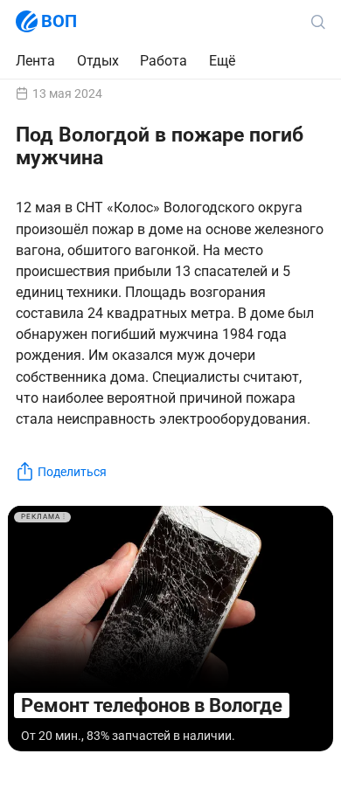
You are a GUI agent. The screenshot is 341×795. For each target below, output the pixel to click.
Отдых (98, 60)
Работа (163, 61)
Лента (35, 60)
